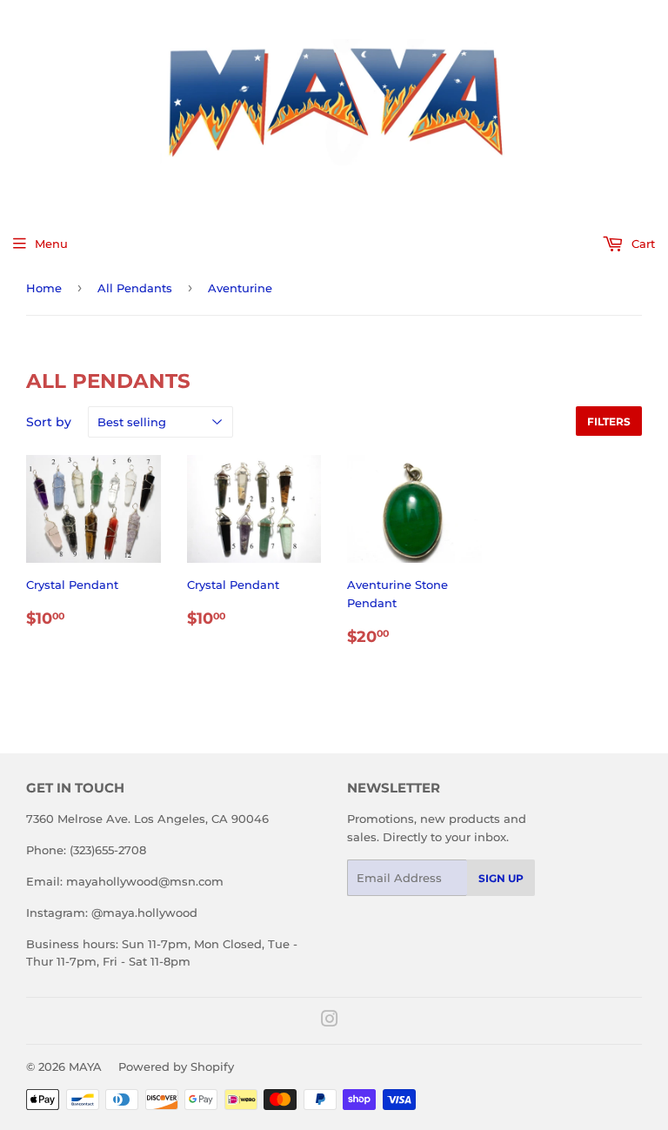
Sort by (48, 422)
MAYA (85, 1066)
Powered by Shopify (176, 1066)
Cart (641, 244)
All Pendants (134, 288)
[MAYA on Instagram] (329, 1021)
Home (44, 288)
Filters (609, 421)
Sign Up (501, 878)
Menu (51, 244)
